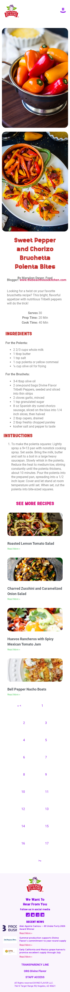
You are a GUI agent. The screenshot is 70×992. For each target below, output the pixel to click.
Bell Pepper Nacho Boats (26, 689)
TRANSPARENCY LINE (35, 964)
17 (47, 843)
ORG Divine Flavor (35, 971)
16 (23, 843)
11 (47, 792)
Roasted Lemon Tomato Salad (30, 543)
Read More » (13, 548)
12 (23, 809)
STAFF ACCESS (35, 977)
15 (47, 826)
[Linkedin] (42, 915)
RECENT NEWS (35, 922)
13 (47, 809)
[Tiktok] (28, 915)
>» (39, 860)
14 (23, 826)
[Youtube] (33, 915)
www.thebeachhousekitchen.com (43, 280)
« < (19, 706)
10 (23, 792)
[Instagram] (37, 915)
